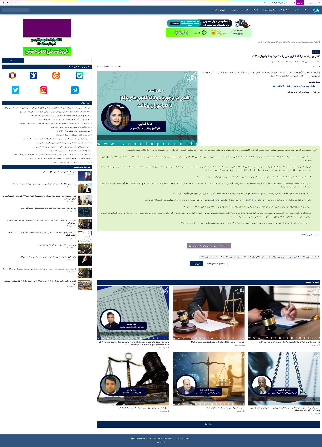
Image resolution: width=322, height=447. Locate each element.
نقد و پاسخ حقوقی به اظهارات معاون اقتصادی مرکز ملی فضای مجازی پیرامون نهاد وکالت (289, 342)
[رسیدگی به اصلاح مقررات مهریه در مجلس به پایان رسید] (85, 248)
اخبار (298, 9)
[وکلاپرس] (316, 10)
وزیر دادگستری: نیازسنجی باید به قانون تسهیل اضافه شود (70, 127)
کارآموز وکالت (253, 256)
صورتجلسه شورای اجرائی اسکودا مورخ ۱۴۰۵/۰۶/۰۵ (73, 131)
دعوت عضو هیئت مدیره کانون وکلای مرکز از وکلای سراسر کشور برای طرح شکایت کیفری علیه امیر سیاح (55, 111)
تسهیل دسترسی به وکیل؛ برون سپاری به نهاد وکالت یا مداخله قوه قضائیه (143, 407)
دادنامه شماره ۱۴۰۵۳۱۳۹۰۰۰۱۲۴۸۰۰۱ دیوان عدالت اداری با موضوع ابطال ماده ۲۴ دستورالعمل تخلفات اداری (54, 123)
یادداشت (305, 42)
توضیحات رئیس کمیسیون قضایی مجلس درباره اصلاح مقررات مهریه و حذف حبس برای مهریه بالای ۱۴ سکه (39, 269)
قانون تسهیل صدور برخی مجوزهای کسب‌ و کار (280, 256)
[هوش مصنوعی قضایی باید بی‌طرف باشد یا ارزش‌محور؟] (209, 378)
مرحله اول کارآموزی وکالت (234, 256)
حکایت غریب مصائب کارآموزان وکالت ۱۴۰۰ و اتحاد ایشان (294, 86)
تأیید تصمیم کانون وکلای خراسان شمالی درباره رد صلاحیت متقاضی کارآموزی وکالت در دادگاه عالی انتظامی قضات (51, 154)
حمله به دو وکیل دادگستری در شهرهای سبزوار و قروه (72, 162)
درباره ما (245, 9)
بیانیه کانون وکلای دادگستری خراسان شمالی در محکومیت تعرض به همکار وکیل (63, 146)
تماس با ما (234, 9)
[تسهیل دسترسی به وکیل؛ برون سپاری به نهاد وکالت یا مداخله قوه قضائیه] (133, 378)
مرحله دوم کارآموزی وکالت (210, 256)
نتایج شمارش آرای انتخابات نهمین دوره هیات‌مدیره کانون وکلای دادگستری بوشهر (269, 3)
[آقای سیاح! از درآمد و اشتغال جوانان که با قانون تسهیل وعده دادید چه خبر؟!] (209, 313)
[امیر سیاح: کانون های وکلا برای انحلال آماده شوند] (85, 176)
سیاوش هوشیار (176, 438)
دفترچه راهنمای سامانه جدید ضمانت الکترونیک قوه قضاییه (70, 150)
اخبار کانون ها (285, 9)
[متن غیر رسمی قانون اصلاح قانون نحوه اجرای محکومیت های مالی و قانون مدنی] (85, 212)
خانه (305, 9)
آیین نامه (253, 200)
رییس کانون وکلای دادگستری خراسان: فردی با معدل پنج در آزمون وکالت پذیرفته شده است (44, 184)
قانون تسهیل (220, 213)
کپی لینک (196, 263)
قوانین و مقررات (269, 9)
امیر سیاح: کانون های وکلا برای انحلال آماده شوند (73, 135)
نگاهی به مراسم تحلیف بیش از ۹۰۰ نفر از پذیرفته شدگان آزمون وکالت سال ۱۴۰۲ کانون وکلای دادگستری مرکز (40, 282)
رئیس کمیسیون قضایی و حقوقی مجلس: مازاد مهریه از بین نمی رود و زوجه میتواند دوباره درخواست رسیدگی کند (41, 221)
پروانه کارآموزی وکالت (309, 256)
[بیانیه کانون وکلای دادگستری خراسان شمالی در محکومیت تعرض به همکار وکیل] (85, 261)
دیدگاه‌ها (208, 424)
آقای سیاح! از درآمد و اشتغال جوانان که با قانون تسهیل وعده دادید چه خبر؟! (218, 342)
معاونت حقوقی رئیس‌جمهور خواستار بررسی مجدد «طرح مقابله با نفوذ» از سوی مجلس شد (59, 158)
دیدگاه (255, 9)
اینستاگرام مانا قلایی (308, 234)
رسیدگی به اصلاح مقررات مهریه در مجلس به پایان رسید (57, 244)
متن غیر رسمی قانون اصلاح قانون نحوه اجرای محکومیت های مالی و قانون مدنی (48, 208)
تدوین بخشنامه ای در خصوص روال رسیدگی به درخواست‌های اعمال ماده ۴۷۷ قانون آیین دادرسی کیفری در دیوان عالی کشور (39, 197)
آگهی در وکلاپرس (219, 9)
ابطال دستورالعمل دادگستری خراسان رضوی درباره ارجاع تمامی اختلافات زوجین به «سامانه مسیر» (57, 139)
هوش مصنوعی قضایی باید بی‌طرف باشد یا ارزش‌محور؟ (226, 407)
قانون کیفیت (214, 200)
